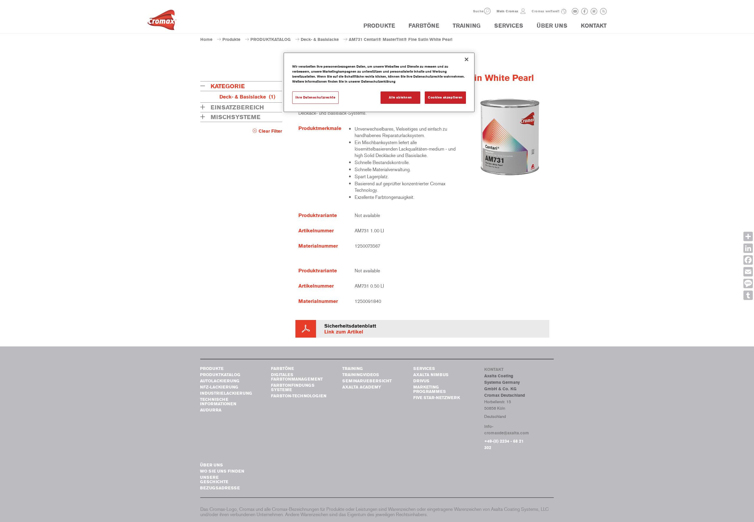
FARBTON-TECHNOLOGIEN (298, 396)
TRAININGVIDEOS (360, 375)
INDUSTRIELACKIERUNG (226, 393)
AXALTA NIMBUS (431, 375)
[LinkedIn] (748, 248)
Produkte (231, 39)
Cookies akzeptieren (445, 97)
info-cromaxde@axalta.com (506, 430)
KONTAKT (594, 25)
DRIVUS (421, 381)
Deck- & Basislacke (320, 39)
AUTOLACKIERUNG (219, 381)
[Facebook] (748, 260)
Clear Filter (270, 131)
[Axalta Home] (162, 21)
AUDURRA (210, 410)
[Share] (748, 236)
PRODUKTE (379, 25)
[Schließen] (466, 59)
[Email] (748, 272)
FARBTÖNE (424, 25)
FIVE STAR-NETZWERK (436, 398)
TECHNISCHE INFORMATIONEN (218, 401)
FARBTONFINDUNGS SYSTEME (293, 387)
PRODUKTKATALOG (270, 39)
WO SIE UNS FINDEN (222, 471)
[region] (379, 82)
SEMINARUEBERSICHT (367, 381)
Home (206, 39)
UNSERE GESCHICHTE (214, 479)
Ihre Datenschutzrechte (315, 97)
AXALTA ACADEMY (361, 387)
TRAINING (466, 25)
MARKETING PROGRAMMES (429, 389)
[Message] (748, 283)
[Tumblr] (748, 295)
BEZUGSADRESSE (220, 488)
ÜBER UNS (552, 25)
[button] (487, 11)
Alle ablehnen (400, 97)
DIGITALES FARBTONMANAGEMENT (297, 377)
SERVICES (508, 25)
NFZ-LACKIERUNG (219, 387)
